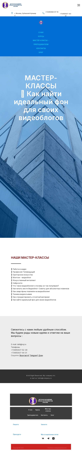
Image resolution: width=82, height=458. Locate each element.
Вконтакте (24, 449)
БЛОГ (41, 52)
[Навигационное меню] (78, 5)
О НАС (41, 32)
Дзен (40, 449)
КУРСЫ (41, 36)
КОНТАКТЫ (41, 48)
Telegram (33, 449)
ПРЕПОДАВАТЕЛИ (41, 44)
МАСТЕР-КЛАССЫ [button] (40, 40)
